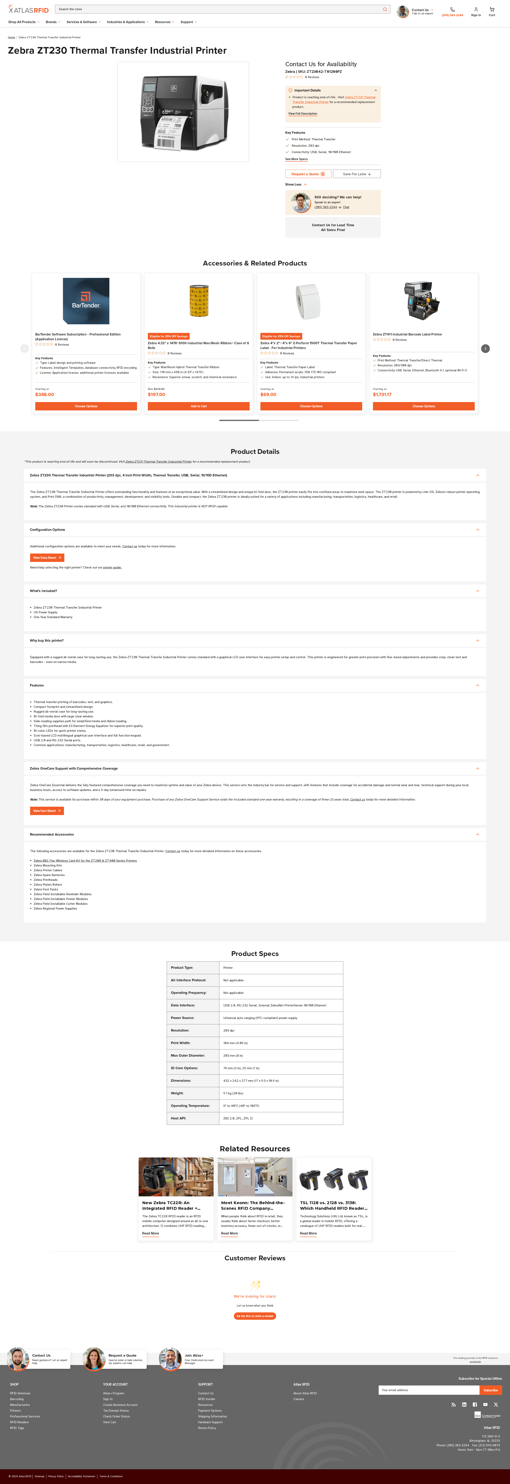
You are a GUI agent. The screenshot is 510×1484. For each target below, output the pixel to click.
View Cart (109, 1422)
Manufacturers (20, 1405)
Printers (15, 1410)
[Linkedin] (464, 1404)
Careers (298, 1399)
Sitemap (39, 1476)
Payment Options (210, 1410)
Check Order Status (116, 1416)
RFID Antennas (20, 1393)
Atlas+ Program (113, 1393)
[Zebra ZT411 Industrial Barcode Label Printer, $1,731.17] (424, 301)
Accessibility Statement (81, 1476)
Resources (163, 22)
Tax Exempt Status (116, 1410)
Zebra (290, 71)
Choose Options (86, 406)
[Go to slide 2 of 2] (24, 348)
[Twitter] (496, 1404)
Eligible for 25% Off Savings (169, 336)
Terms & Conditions (111, 1476)
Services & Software (82, 22)
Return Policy (207, 1428)
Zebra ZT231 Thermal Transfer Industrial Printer (158, 462)
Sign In (108, 1399)
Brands (51, 22)
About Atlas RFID (305, 1393)
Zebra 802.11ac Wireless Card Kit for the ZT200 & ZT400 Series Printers (85, 861)
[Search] (384, 9)
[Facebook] (475, 1404)
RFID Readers (19, 1422)
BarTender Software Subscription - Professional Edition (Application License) (78, 336)
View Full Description (302, 113)
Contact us (129, 546)
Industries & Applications (126, 22)
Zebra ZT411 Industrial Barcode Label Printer (407, 334)
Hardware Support (210, 1422)
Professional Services (25, 1416)
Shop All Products (22, 22)
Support (187, 22)
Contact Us (206, 1393)
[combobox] (213, 9)
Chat (346, 207)
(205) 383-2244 (326, 207)
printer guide (112, 567)
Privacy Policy (56, 1476)
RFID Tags (17, 1428)
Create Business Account (120, 1405)
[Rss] (454, 1404)
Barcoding (17, 1399)
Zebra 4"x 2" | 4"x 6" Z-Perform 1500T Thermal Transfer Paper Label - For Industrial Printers (308, 345)
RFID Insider (206, 1399)
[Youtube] (485, 1404)
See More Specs (296, 159)
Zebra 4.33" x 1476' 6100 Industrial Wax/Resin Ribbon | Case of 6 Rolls (198, 345)
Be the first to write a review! (255, 1316)
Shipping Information (212, 1416)
